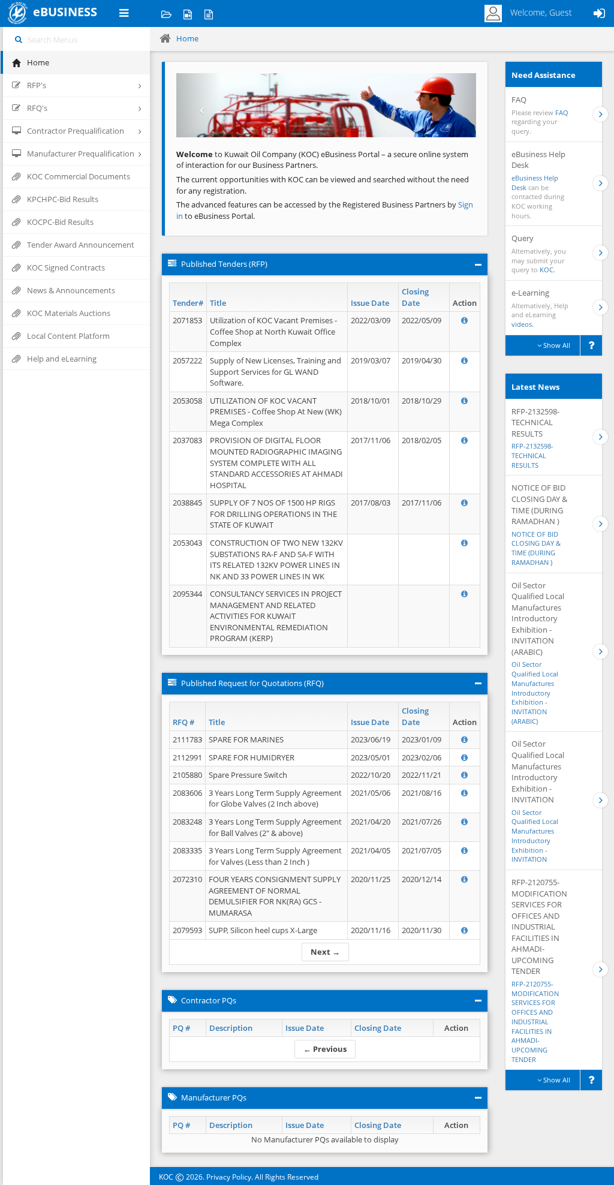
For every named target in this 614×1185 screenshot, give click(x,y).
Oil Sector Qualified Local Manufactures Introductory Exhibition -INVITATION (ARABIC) (534, 692)
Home (187, 38)
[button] (198, 105)
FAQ (561, 112)
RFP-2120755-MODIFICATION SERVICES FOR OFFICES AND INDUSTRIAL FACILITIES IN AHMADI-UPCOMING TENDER (535, 1021)
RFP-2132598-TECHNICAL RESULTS (532, 455)
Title (218, 302)
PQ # (181, 1027)
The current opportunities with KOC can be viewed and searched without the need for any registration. (322, 185)
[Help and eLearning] (187, 13)
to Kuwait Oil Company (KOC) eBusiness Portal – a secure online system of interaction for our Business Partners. (322, 160)
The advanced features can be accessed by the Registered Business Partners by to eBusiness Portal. (324, 210)
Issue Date (370, 302)
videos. (522, 324)
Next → (325, 951)
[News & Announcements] (208, 13)
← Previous (325, 1048)
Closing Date (415, 297)
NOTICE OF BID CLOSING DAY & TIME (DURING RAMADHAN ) (536, 548)
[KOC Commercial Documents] (166, 13)
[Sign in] (599, 13)
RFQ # (183, 722)
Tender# (188, 302)
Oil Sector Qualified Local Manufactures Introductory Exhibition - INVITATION (534, 836)
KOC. (547, 269)
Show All (555, 345)
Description (230, 1027)
